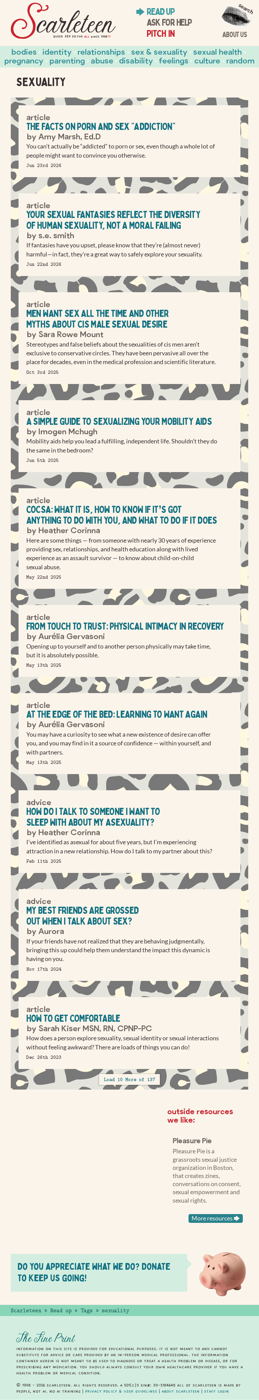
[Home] (63, 21)
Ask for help (169, 22)
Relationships (101, 51)
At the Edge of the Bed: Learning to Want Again (116, 714)
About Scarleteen (181, 1391)
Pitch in (161, 33)
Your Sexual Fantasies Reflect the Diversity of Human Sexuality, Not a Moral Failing (113, 220)
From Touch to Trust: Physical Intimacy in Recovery (125, 626)
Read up (160, 11)
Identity (57, 51)
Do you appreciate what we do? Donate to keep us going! (94, 1272)
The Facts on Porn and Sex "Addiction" (100, 126)
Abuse (102, 60)
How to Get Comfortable (73, 1018)
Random (240, 60)
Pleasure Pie (192, 1140)
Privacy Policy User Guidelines (121, 1391)
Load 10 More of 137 (129, 1079)
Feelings (174, 60)
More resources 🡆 (216, 1218)
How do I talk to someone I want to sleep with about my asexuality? (93, 816)
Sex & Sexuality (159, 51)
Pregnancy (24, 60)
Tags (87, 1311)
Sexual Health (217, 51)
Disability (136, 60)
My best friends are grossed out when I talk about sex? (82, 915)
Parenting (67, 60)
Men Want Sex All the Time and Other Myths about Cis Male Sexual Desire (97, 318)
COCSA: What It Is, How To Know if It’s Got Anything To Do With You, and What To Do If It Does (121, 514)
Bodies (24, 51)
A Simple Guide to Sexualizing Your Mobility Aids (119, 421)
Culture (207, 60)
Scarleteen (26, 1311)
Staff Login (216, 1391)
